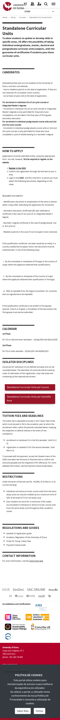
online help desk (36, 561)
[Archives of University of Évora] (30, 595)
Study (27, 11)
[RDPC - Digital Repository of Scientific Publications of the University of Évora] (10, 595)
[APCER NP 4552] (8, 636)
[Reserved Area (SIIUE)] (39, 4)
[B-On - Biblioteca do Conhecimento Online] (49, 595)
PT (25, 4)
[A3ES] (41, 607)
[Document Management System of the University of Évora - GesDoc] (18, 589)
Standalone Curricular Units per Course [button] (28, 387)
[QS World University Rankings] (37, 617)
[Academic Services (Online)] (36, 589)
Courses (22, 17)
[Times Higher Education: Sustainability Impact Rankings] (16, 626)
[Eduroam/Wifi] (41, 595)
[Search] (45, 4)
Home (4, 17)
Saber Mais (23, 711)
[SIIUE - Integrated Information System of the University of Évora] (6, 589)
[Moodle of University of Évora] (53, 589)
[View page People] (32, 4)
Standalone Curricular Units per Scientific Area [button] (29, 398)
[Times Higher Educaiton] (13, 617)
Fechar (39, 711)
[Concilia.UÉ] (40, 626)
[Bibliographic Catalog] (19, 595)
